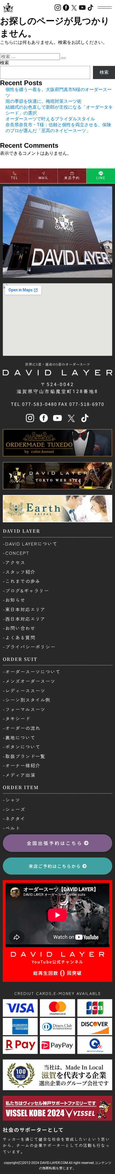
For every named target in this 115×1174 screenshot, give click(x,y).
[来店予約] (72, 173)
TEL (14, 178)
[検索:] (30, 56)
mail (43, 178)
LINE (101, 178)
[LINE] (101, 173)
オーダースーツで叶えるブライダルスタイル (50, 118)
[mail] (43, 173)
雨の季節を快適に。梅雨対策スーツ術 (44, 101)
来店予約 (72, 178)
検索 (4, 62)
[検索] (63, 58)
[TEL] (14, 173)
